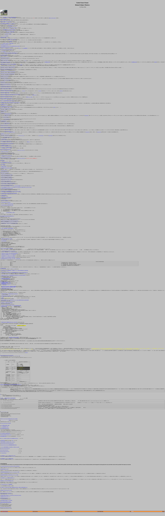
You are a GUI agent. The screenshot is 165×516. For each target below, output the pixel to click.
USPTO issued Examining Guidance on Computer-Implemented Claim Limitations (10, 94)
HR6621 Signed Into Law (4, 170)
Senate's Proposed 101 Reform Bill (5, 92)
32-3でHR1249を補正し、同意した (8, 212)
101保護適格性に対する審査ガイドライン (6, 145)
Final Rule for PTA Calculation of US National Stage (7, 143)
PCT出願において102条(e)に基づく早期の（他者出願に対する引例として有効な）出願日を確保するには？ (14, 487)
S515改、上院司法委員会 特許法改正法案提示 (7, 228)
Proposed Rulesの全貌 (17, 185)
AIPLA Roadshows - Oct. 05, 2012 (5, 172)
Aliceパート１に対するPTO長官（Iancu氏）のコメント (7, 100)
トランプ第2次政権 (3, 51)
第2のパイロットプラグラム (21, 158)
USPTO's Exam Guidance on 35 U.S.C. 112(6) (6, 155)
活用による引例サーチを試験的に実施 (8, 43)
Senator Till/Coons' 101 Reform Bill (5, 75)
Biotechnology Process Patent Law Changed (6, 507)
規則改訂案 (10, 41)
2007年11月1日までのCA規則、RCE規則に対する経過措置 (8, 286)
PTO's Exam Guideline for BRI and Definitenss (6, 141)
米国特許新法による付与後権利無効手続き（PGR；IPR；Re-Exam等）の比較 (10, 191)
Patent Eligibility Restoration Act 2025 (5, 47)
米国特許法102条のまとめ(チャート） (5, 496)
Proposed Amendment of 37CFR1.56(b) (5, 202)
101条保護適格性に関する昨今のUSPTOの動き (6, 106)
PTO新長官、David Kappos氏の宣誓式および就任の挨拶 (8, 257)
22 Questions (2, 133)
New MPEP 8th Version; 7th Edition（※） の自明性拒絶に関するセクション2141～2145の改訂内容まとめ (14, 272)
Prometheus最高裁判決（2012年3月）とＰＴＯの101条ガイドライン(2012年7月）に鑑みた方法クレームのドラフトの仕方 (16, 187)
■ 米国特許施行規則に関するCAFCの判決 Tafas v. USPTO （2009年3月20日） (10, 258)
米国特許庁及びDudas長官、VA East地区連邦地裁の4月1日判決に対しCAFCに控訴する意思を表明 (13, 275)
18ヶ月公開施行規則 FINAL (4, 426)
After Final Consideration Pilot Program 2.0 (6, 149)
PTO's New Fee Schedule (4, 110)
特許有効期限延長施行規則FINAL (5, 428)
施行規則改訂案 (3, 440)
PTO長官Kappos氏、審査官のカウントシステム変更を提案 (8, 254)
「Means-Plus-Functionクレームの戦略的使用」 (7, 484)
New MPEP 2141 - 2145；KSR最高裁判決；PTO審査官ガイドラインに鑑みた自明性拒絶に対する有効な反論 (14, 270)
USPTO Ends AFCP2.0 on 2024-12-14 (5, 57)
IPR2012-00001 (3, 160)
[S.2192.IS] (26, 352)
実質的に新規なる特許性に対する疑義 (14, 337)
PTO (1, 253)
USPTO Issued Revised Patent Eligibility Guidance (7, 96)
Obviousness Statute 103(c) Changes (5, 451)
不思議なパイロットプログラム (13, 27)
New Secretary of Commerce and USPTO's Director (7, 49)
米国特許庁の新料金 (3, 166)
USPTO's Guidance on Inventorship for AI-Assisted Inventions (8, 71)
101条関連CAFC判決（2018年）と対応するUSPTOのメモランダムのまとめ (10, 102)
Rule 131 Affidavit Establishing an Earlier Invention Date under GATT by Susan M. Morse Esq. (5, 502)
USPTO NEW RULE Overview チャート (6, 284)
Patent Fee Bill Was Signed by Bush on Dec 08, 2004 (12, 355)
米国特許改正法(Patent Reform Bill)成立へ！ (6, 197)
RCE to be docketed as (4, 248)
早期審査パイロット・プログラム (12, 39)
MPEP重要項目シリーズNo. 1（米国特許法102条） (7, 458)
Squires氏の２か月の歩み (8, 33)
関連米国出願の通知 (3, 283)
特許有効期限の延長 (3, 436)
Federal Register (86, 115)
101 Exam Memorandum (7, 114)
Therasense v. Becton (10, 203)
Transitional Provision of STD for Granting (6, 193)
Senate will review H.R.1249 (4, 200)
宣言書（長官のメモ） (11, 25)
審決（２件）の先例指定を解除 (10, 31)
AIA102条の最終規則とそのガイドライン (6, 162)
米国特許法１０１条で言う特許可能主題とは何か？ (7, 480)
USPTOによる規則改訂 (3, 19)
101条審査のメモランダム (4, 104)
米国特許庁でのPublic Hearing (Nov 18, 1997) (6, 490)
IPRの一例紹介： (3, 164)
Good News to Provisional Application (5, 448)
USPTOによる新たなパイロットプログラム (6, 21)
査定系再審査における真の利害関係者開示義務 (9, 17)
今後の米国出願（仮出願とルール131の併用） (6, 500)
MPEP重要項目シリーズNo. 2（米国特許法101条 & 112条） (8, 455)
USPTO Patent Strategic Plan (4, 498)
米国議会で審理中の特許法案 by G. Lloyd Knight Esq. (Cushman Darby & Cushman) (11, 495)
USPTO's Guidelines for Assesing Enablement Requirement (7, 73)
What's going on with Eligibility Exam (5, 108)
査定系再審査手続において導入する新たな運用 (9, 29)
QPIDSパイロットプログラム (4, 151)
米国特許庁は (3, 238)
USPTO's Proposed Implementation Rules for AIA (7, 188)
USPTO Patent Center (3, 37)
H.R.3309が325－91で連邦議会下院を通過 (6, 147)
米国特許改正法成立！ (4, 195)
